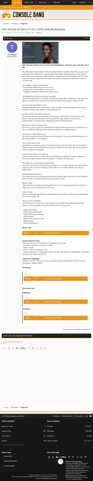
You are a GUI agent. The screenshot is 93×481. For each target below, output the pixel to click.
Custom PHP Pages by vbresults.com (46, 478)
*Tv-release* (8, 33)
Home (5, 2)
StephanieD (87, 441)
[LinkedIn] (21, 348)
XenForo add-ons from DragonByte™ (40, 476)
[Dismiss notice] (89, 460)
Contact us (56, 416)
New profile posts (10, 461)
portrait (38, 33)
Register (40, 233)
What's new (28, 2)
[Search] (90, 2)
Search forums (17, 7)
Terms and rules (67, 416)
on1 (33, 33)
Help (86, 416)
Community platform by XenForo (47, 475)
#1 (88, 38)
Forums (17, 2)
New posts (6, 7)
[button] (10, 2)
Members (27, 7)
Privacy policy (78, 416)
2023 (28, 33)
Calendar (56, 2)
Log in (32, 233)
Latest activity (9, 466)
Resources (43, 2)
